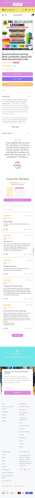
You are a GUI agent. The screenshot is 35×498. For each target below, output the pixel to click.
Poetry (21, 441)
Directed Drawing (24, 425)
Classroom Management (23, 418)
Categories (5, 411)
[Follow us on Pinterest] (29, 469)
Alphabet (21, 428)
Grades (4, 414)
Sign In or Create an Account (7, 407)
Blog (3, 460)
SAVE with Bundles (24, 406)
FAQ (3, 463)
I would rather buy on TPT (17, 84)
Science (21, 444)
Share (3, 90)
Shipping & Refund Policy (7, 477)
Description (6, 96)
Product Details (7, 133)
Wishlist (4, 420)
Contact (4, 466)
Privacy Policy (6, 469)
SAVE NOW (17, 4)
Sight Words (22, 438)
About (3, 457)
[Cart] (32, 15)
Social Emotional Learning (24, 413)
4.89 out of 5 (21, 183)
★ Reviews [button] (33, 250)
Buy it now (17, 79)
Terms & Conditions (7, 472)
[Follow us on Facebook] (21, 469)
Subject (4, 417)
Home (3, 454)
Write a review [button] (17, 200)
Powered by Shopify (18, 486)
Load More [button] (17, 335)
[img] (7, 215)
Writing (21, 435)
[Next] (32, 52)
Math (20, 422)
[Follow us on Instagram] (25, 469)
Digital (21, 447)
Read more (15, 127)
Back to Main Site (7, 481)
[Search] (6, 15)
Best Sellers (22, 409)
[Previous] (2, 52)
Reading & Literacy (24, 432)
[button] (6, 66)
